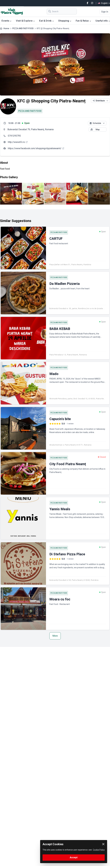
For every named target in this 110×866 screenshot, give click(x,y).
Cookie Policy (99, 850)
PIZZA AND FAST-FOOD (23, 28)
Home (6, 28)
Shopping (64, 20)
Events (6, 20)
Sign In (104, 11)
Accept (73, 857)
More (55, 635)
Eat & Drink (45, 20)
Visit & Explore (24, 20)
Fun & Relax (83, 20)
